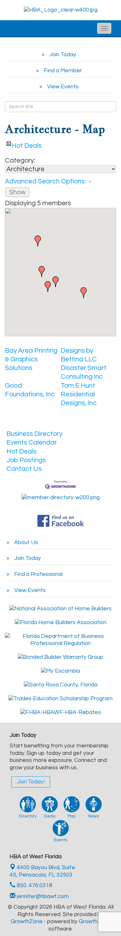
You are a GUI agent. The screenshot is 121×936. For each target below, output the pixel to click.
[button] (48, 286)
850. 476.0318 (33, 885)
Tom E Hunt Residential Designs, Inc (79, 394)
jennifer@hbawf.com (42, 896)
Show (17, 192)
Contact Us (24, 468)
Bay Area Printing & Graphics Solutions (31, 359)
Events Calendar (31, 442)
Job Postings (26, 460)
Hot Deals (27, 144)
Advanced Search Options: (45, 181)
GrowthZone (27, 921)
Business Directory (34, 433)
